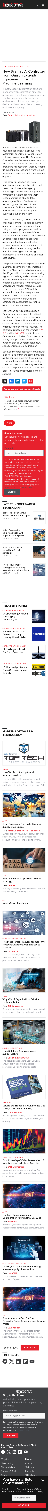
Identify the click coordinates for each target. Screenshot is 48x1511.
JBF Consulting (15, 1006)
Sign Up (12, 492)
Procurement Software (14, 939)
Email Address (11, 448)
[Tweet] (24, 381)
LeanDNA (12, 1273)
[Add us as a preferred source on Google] (30, 381)
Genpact (12, 885)
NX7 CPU (20, 333)
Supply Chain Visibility (12, 1157)
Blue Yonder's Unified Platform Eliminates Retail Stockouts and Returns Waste (23, 1321)
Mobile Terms (10, 487)
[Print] (4, 381)
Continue (24, 1505)
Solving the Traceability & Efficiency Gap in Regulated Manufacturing (23, 1107)
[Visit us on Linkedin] (18, 1361)
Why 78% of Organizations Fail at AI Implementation (20, 1000)
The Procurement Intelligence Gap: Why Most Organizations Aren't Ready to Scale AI (16, 567)
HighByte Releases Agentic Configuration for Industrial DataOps (21, 1216)
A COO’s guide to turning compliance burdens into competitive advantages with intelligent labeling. (23, 1118)
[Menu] (43, 4)
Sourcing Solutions (12, 1048)
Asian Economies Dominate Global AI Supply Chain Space (13, 533)
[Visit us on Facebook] (4, 1361)
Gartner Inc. (13, 951)
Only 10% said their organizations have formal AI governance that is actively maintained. (23, 1010)
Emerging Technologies (13, 610)
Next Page (30, 1348)
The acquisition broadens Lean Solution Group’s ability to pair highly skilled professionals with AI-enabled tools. (21, 1064)
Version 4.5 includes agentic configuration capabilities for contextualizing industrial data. (23, 1226)
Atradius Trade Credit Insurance (24, 831)
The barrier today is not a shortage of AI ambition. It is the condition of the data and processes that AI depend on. (22, 957)
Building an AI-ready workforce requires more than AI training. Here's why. (24, 890)
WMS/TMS (7, 1103)
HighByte (12, 1221)
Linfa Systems (15, 1112)
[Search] (36, 4)
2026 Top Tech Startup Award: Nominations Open (16, 514)
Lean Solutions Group (18, 1058)
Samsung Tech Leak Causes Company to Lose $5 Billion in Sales (14, 634)
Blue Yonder (14, 1328)
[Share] (11, 381)
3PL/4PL (5, 769)
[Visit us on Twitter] (12, 1361)
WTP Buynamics (16, 1167)
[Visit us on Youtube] (32, 1361)
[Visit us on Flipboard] (25, 1361)
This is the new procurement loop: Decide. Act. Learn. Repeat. (22, 1278)
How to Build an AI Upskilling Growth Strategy (12, 550)
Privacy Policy (28, 487)
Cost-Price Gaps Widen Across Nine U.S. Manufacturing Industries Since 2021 (23, 1161)
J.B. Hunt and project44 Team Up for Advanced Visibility (14, 670)
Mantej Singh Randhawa (15, 903)
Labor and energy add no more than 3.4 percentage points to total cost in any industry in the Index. (23, 1173)
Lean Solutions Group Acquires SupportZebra (19, 1052)
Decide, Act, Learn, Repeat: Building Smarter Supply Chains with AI (21, 1268)
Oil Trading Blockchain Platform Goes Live (14, 651)
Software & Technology (16, 66)
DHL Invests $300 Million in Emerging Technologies (15, 616)
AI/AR (4, 821)
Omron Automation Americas (21, 115)
